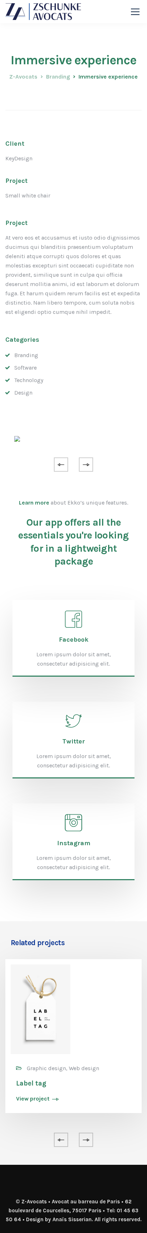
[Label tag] (40, 1008)
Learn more (34, 502)
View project (33, 1099)
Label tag (31, 1083)
